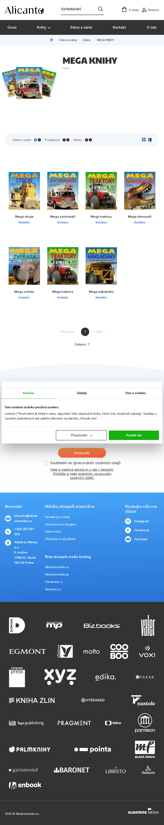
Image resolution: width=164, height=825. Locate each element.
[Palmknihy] (29, 749)
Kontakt (119, 27)
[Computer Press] (17, 677)
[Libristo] (116, 770)
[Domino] (17, 625)
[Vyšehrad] (92, 700)
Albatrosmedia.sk (57, 574)
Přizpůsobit (79, 435)
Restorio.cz (53, 589)
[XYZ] (60, 677)
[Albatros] (65, 651)
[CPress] (145, 677)
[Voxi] (147, 651)
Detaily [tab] (82, 393)
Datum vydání (22, 139)
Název (77, 139)
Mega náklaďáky (101, 292)
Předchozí (67, 332)
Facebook (141, 530)
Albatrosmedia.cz (57, 567)
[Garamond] (23, 770)
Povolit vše (134, 435)
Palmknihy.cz (54, 582)
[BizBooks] (102, 625)
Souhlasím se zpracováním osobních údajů (85, 463)
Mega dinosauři (139, 216)
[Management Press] (54, 625)
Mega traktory (101, 216)
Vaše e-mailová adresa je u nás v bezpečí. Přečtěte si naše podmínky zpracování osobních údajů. (82, 474)
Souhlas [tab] (28, 393)
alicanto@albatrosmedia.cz (26, 518)
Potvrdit (82, 453)
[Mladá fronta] (145, 749)
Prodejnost (52, 139)
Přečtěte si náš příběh (60, 539)
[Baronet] (72, 770)
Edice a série (81, 27)
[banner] (28, 10)
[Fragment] (74, 723)
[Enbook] (25, 785)
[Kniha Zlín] (32, 700)
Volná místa (53, 531)
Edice (87, 40)
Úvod (12, 27)
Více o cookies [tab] (135, 393)
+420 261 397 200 (24, 531)
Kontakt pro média (57, 517)
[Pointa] (92, 749)
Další (99, 332)
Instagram (141, 521)
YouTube (140, 539)
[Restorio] (148, 770)
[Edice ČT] (113, 723)
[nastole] (143, 700)
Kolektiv (24, 222)
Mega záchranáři (62, 216)
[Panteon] (145, 723)
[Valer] (148, 625)
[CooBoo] (119, 651)
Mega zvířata (24, 292)
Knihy (42, 27)
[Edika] (105, 677)
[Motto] (92, 651)
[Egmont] (27, 651)
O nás (152, 27)
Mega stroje (24, 216)
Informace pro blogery (60, 524)
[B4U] (26, 723)
